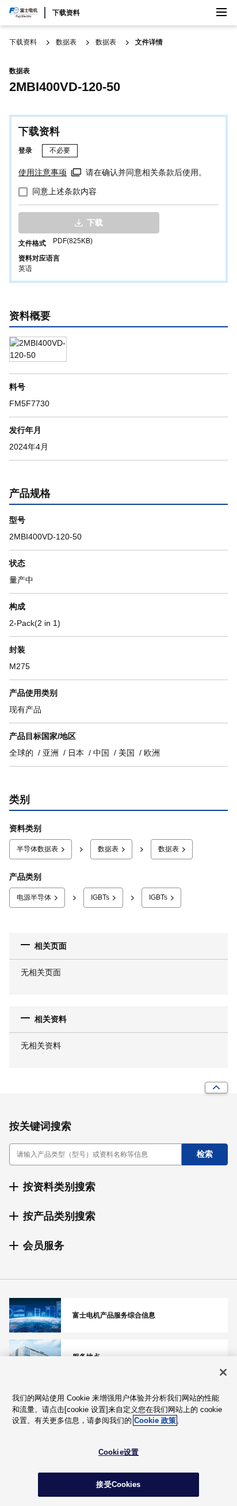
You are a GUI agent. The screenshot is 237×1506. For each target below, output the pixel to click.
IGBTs (100, 897)
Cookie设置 (118, 1452)
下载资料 (66, 13)
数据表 (66, 42)
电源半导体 (34, 897)
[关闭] (223, 1372)
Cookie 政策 (155, 1420)
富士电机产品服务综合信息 (118, 1315)
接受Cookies (118, 1484)
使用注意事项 (42, 172)
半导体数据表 (37, 849)
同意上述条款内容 (64, 191)
